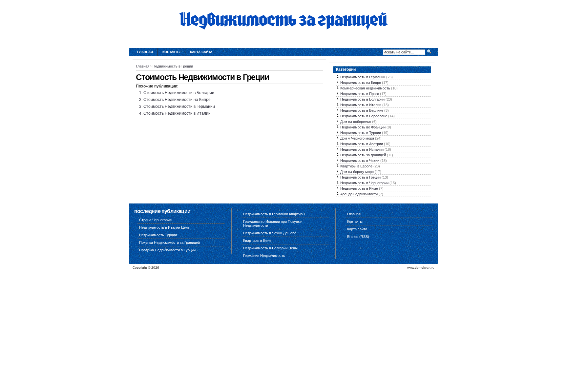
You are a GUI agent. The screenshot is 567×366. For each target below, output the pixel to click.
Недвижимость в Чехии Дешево (269, 233)
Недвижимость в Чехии (359, 161)
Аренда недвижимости (359, 194)
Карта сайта (201, 52)
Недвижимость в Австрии (361, 144)
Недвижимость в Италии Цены (164, 227)
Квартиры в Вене (257, 240)
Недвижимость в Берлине (361, 110)
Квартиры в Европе (356, 166)
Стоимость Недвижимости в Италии (177, 113)
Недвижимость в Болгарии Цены (270, 248)
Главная (145, 52)
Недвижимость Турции (158, 235)
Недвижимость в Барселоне (363, 116)
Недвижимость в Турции (360, 133)
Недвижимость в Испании (362, 149)
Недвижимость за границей (363, 155)
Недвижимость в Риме (359, 188)
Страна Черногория (155, 220)
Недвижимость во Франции (363, 127)
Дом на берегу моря (357, 172)
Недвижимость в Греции (173, 66)
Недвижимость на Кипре (360, 83)
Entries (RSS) (358, 237)
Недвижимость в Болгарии (362, 99)
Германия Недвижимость (264, 256)
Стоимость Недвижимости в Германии (179, 106)
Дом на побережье (355, 122)
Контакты (171, 52)
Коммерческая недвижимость (365, 88)
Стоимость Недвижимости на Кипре (177, 99)
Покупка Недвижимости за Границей (169, 242)
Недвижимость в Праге (359, 94)
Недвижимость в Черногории (364, 183)
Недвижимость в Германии (362, 77)
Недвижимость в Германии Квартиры (274, 214)
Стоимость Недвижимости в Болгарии (178, 92)
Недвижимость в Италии (360, 105)
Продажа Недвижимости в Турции (167, 250)
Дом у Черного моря (357, 138)
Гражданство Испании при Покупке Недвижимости (272, 223)
